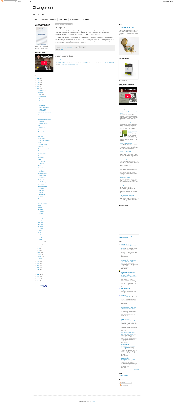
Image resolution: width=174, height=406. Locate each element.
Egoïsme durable (42, 151)
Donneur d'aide (42, 132)
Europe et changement (43, 129)
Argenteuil (40, 209)
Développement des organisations (43, 110)
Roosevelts (41, 163)
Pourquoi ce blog (43, 19)
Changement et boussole (126, 27)
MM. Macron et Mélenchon (44, 235)
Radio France (41, 105)
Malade (40, 216)
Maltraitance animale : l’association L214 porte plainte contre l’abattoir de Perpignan (129, 247)
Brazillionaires (41, 179)
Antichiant (123, 295)
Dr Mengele (41, 211)
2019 (38, 84)
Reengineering (41, 188)
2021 (38, 80)
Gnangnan (40, 196)
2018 (38, 86)
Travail (39, 159)
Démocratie (41, 184)
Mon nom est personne (43, 134)
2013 (38, 267)
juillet (39, 246)
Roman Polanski (42, 96)
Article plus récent (60, 62)
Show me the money (125, 177)
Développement (42, 175)
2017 (38, 88)
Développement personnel (44, 199)
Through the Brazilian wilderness (43, 170)
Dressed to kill (41, 127)
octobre (40, 94)
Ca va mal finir (41, 138)
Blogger (93, 401)
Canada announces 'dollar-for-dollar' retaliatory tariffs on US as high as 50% (128, 309)
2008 (38, 278)
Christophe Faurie (123, 375)
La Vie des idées (125, 358)
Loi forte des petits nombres (127, 195)
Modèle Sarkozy (42, 182)
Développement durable (44, 148)
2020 (38, 82)
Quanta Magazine (125, 319)
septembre (41, 241)
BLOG (35, 19)
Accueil (85, 62)
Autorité (40, 239)
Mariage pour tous (42, 218)
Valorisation (41, 136)
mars (39, 254)
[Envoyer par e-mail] (79, 47)
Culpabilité (40, 103)
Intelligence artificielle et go (44, 119)
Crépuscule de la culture (126, 296)
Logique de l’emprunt (125, 122)
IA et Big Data (41, 220)
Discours (40, 230)
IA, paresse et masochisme (127, 334)
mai (39, 250)
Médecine (40, 224)
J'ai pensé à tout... (74, 19)
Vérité (39, 205)
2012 (38, 270)
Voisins (40, 207)
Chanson (40, 228)
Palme (39, 117)
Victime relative (42, 201)
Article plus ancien (109, 62)
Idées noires (41, 157)
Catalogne (40, 232)
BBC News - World (125, 306)
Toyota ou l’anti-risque (125, 151)
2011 (38, 272)
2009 (38, 276)
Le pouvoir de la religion (126, 168)
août (39, 244)
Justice (40, 165)
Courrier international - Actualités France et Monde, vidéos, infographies (128, 272)
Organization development (44, 112)
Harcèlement (41, 177)
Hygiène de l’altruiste (125, 159)
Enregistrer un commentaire (64, 59)
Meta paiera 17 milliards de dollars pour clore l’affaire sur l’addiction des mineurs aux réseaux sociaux (129, 277)
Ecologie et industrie (125, 290)
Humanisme (41, 121)
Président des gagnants (44, 140)
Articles (123, 382)
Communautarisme (42, 123)
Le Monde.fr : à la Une (126, 244)
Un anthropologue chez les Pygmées (129, 185)
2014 (38, 265)
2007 (38, 280)
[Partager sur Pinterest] (85, 47)
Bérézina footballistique (126, 143)
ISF (39, 125)
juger (62, 49)
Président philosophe (43, 107)
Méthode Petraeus (42, 203)
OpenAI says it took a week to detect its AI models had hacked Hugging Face (129, 262)
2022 (38, 78)
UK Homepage (124, 259)
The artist (40, 168)
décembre (41, 90)
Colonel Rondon (42, 153)
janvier (40, 258)
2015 (38, 263)
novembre (41, 92)
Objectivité (40, 192)
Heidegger (40, 213)
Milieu (39, 142)
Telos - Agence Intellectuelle (128, 332)
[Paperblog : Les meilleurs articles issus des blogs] (42, 286)
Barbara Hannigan (42, 186)
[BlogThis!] (80, 47)
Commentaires (124, 385)
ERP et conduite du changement (127, 236)
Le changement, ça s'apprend (132, 131)
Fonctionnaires (41, 194)
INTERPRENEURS (85, 19)
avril (39, 252)
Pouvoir (40, 115)
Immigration (41, 226)
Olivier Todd (41, 190)
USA (39, 98)
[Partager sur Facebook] (84, 47)
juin (39, 248)
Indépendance (41, 101)
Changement (43, 8)
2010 (38, 274)
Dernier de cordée (42, 144)
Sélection (40, 146)
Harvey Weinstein (42, 173)
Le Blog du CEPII (125, 344)
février (40, 256)
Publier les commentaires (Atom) (70, 64)
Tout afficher (136, 369)
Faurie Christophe (123, 237)
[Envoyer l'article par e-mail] (75, 47)
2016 (38, 261)
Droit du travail (41, 161)
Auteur (60, 19)
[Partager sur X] (82, 47)
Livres (65, 19)
